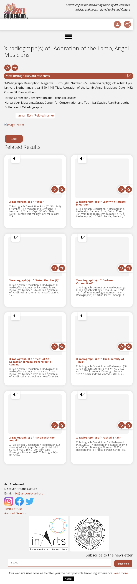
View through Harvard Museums (28, 76)
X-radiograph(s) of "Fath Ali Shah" (98, 437)
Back (14, 138)
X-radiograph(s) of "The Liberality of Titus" (100, 360)
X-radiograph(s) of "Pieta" (26, 201)
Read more (120, 573)
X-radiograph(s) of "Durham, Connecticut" (94, 282)
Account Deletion (15, 513)
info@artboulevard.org (28, 493)
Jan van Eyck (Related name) (35, 115)
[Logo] (16, 11)
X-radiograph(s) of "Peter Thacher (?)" (34, 280)
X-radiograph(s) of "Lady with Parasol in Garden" (101, 203)
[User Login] (117, 24)
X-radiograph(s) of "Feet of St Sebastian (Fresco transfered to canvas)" (30, 362)
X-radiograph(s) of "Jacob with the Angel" (32, 439)
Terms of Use (13, 509)
